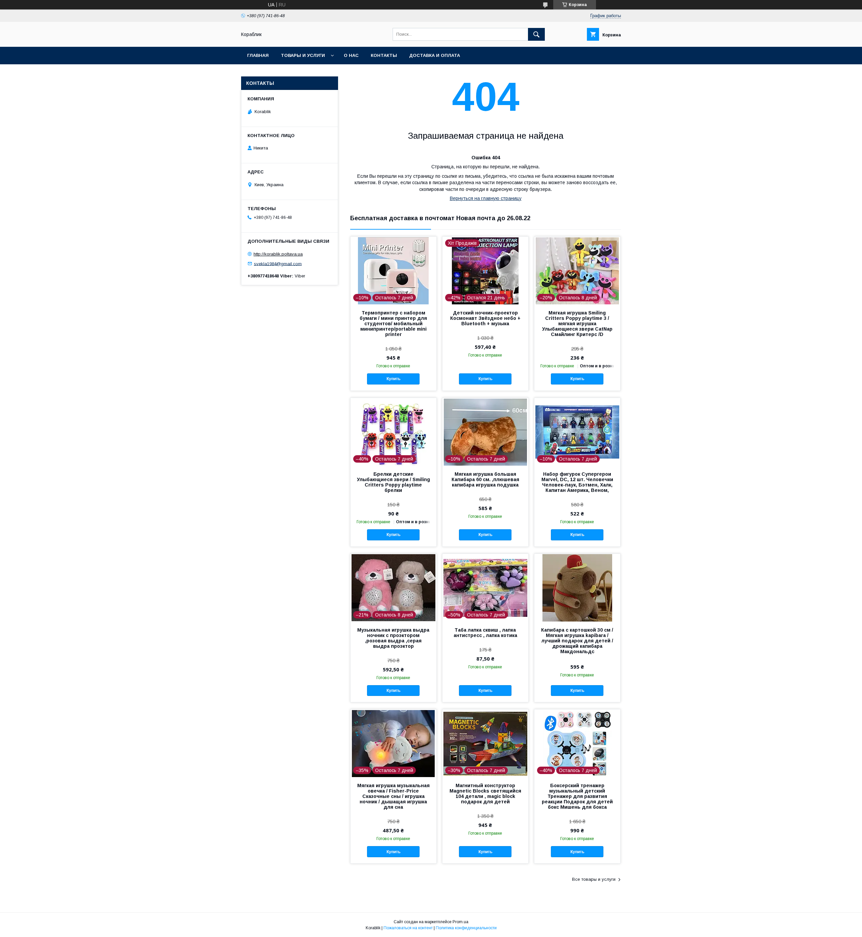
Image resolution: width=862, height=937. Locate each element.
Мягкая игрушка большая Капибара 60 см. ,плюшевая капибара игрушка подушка (485, 479)
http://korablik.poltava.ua (278, 254)
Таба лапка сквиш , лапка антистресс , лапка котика (485, 632)
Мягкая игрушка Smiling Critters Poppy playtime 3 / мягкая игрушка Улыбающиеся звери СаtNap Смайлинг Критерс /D (577, 323)
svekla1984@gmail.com (278, 263)
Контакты (384, 55)
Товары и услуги (303, 55)
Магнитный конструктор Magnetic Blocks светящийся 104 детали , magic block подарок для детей (485, 793)
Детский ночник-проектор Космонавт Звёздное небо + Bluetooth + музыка (485, 318)
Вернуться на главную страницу (486, 198)
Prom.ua (460, 921)
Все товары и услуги (594, 879)
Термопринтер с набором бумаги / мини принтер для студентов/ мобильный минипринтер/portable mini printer (393, 323)
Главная (258, 55)
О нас (351, 55)
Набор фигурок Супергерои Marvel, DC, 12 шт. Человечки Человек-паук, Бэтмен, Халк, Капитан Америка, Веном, (577, 482)
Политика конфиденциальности (466, 928)
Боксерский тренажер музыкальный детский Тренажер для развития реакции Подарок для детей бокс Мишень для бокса (577, 796)
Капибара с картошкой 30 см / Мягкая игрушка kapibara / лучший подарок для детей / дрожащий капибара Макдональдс (577, 640)
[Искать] (536, 34)
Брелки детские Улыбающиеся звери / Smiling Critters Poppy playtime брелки (393, 482)
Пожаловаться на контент (408, 928)
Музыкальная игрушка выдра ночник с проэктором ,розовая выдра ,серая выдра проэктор (393, 638)
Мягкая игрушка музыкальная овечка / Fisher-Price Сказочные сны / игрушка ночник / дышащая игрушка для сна (393, 796)
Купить (393, 378)
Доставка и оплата (434, 55)
